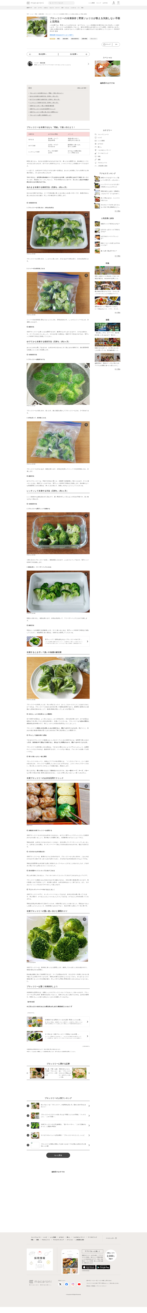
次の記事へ (74, 54)
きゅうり (52, 7)
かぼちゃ (46, 7)
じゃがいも (73, 7)
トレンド (98, 3)
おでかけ (61, 1237)
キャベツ (57, 7)
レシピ (45, 1237)
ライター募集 (101, 1280)
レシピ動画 (92, 3)
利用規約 (93, 1286)
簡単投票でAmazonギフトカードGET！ (62, 35)
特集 (32, 1239)
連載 (37, 1239)
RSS (100, 1283)
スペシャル (70, 1239)
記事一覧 (88, 1280)
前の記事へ (42, 54)
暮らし (68, 1237)
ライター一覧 (94, 1280)
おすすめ (105, 3)
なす (35, 7)
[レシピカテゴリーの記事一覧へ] (52, 39)
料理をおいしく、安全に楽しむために (110, 1283)
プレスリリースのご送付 (92, 1283)
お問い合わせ (108, 1280)
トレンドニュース (35, 1237)
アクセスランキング (58, 1239)
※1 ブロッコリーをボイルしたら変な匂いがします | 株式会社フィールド (48, 1006)
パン (79, 7)
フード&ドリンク (92, 1237)
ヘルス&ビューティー (79, 1237)
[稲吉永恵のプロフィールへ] (58, 64)
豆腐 (62, 7)
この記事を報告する (86, 1046)
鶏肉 (82, 7)
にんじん (67, 7)
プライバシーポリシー (101, 1286)
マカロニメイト (46, 1239)
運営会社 (88, 1286)
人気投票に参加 (80, 1239)
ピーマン (40, 7)
